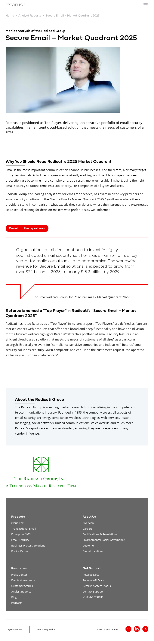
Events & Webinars (23, 580)
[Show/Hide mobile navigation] (145, 5)
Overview (88, 523)
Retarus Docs (91, 574)
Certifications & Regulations (100, 534)
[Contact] (128, 629)
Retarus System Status (97, 586)
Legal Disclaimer (14, 629)
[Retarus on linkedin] (137, 629)
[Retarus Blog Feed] (145, 629)
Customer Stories (22, 586)
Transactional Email (23, 528)
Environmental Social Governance (104, 540)
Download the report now (27, 228)
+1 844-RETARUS (93, 597)
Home (10, 15)
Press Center (19, 574)
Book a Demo (19, 551)
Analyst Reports (29, 15)
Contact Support (93, 591)
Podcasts (16, 603)
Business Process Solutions (28, 545)
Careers (87, 528)
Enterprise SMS (21, 534)
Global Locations (93, 551)
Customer (89, 545)
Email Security (20, 540)
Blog (14, 597)
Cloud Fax (17, 523)
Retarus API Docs (93, 580)
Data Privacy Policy (45, 629)
